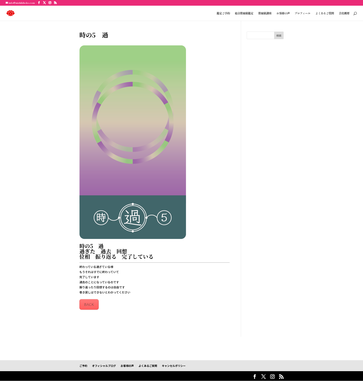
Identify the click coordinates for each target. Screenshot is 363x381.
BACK (89, 304)
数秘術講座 (264, 13)
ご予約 (83, 366)
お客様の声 (283, 13)
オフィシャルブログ (104, 366)
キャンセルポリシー (174, 366)
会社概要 (344, 13)
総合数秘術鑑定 (244, 13)
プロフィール (302, 13)
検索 (279, 35)
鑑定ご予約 (223, 13)
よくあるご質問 (324, 13)
